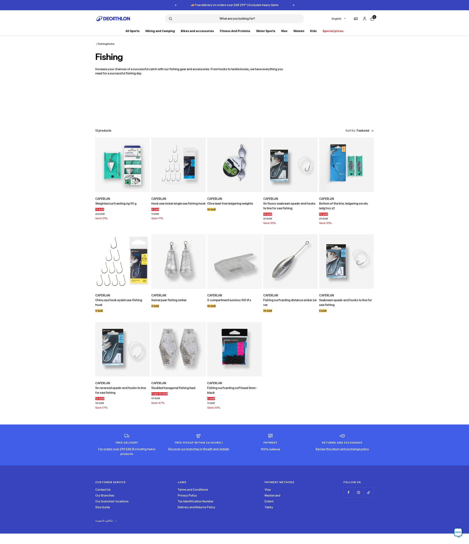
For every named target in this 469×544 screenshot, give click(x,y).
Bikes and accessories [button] (197, 31)
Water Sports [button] (265, 31)
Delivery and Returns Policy (196, 507)
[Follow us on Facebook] (349, 492)
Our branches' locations (112, 501)
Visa (268, 489)
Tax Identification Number (195, 501)
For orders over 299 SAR (115, 449)
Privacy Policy (187, 495)
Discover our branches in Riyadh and (193, 449)
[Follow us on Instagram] (359, 492)
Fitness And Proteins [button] (235, 31)
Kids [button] (313, 31)
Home (111, 43)
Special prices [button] (333, 31)
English (336, 18)
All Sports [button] (132, 31)
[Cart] (372, 18)
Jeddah (224, 449)
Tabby (269, 507)
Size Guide (102, 507)
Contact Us (103, 489)
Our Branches (104, 495)
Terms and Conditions (193, 489)
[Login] (364, 18)
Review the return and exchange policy (342, 449)
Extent (269, 501)
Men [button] (284, 31)
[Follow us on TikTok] (369, 492)
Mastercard (272, 495)
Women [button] (298, 31)
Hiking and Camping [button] (160, 31)
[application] (458, 533)
